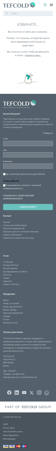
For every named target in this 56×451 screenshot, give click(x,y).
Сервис (6, 278)
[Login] (45, 5)
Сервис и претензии (12, 234)
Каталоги (7, 274)
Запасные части (10, 322)
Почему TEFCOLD (10, 265)
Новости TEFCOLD (11, 284)
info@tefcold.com (29, 377)
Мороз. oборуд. (10, 309)
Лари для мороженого (13, 313)
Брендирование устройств (15, 271)
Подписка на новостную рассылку (18, 238)
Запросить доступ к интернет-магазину (21, 231)
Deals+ (6, 300)
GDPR (5, 424)
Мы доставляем (10, 268)
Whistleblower (9, 439)
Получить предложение (13, 228)
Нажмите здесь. (33, 55)
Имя (5, 150)
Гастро (6, 319)
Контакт (6, 222)
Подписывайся (28, 207)
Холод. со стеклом (11, 303)
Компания (8, 161)
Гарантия (7, 281)
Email (6, 138)
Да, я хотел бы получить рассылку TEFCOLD (26, 174)
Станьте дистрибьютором (14, 225)
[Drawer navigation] (51, 5)
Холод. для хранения (12, 306)
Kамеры (6, 316)
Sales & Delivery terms (13, 431)
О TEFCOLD (8, 262)
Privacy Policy (9, 428)
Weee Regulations (11, 435)
